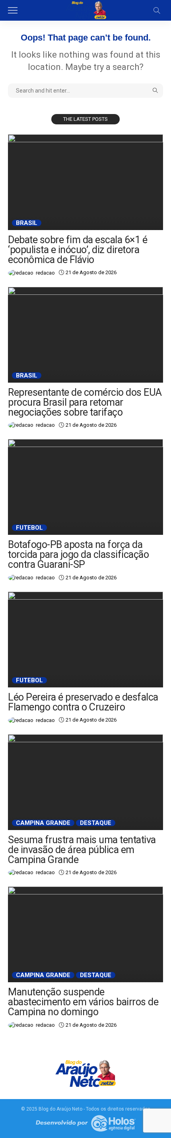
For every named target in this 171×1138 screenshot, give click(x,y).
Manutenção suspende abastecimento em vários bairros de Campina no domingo (83, 1002)
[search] (156, 10)
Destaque (95, 823)
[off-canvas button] (12, 10)
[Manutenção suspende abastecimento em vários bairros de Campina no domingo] (85, 934)
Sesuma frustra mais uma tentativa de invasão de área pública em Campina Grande (82, 849)
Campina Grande (43, 823)
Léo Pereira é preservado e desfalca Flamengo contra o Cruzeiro (83, 702)
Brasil (26, 223)
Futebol (29, 527)
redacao (45, 273)
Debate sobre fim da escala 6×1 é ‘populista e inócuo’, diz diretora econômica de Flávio (77, 249)
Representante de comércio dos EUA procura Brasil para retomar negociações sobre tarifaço (85, 402)
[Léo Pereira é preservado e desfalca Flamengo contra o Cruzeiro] (85, 639)
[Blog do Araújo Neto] (85, 10)
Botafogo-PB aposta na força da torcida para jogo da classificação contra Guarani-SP (78, 554)
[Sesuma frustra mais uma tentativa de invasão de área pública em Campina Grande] (85, 782)
